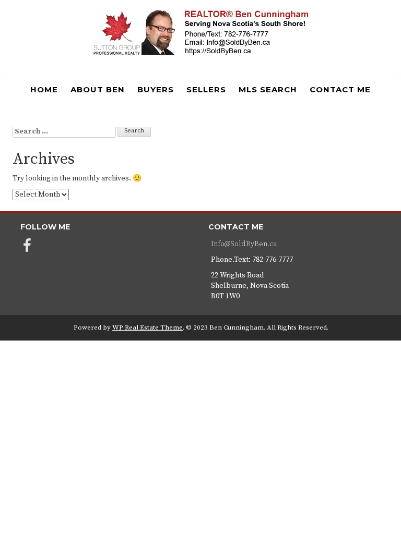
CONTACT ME (340, 89)
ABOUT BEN (97, 89)
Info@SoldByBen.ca (244, 244)
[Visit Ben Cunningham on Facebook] (27, 248)
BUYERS (155, 89)
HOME (44, 89)
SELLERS (206, 89)
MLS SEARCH (268, 89)
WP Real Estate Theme (147, 327)
